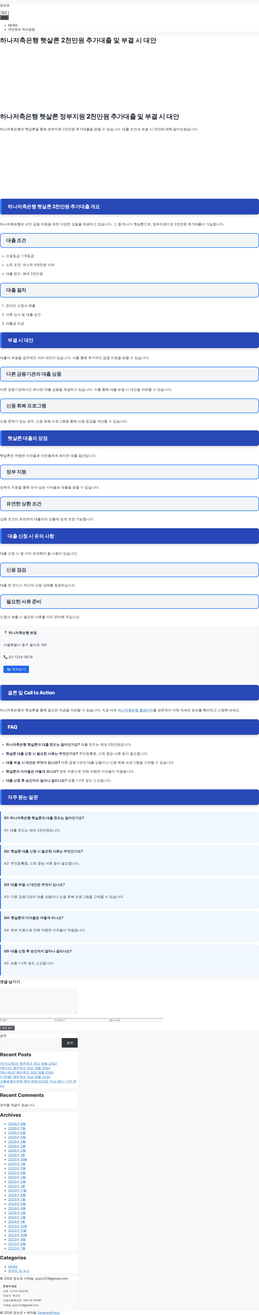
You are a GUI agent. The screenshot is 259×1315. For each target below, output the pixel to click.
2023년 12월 (17, 1226)
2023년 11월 (17, 1230)
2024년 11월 (17, 1190)
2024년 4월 (17, 1208)
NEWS (13, 25)
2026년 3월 (17, 1146)
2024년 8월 (17, 1195)
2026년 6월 (17, 1133)
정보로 (5, 5)
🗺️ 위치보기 (16, 669)
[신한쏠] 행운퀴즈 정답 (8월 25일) (25, 1077)
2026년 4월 (17, 1142)
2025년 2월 (17, 1182)
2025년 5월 (17, 1168)
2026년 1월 (16, 1155)
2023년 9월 (17, 1239)
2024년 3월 (17, 1213)
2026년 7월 (16, 1128)
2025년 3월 (17, 1177)
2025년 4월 (17, 1173)
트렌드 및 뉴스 (19, 1271)
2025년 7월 (16, 1164)
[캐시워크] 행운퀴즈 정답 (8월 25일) (27, 1072)
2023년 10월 (17, 1235)
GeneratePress (48, 1313)
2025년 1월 (16, 1186)
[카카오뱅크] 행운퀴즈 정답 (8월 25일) (28, 1064)
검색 (3, 1036)
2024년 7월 (16, 1199)
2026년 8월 (17, 1124)
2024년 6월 (17, 1204)
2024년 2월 (17, 1217)
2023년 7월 (16, 1248)
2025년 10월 (17, 1159)
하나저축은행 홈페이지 (135, 710)
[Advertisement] (121, 79)
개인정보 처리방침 (21, 29)
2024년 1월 (16, 1222)
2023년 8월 (17, 1244)
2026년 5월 (17, 1137)
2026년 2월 (17, 1150)
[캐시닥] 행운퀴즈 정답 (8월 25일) (25, 1068)
